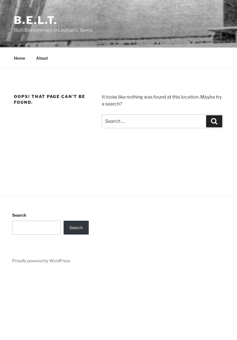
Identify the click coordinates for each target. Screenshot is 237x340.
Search (19, 215)
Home (19, 58)
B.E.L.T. (36, 20)
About (42, 58)
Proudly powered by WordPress (41, 260)
